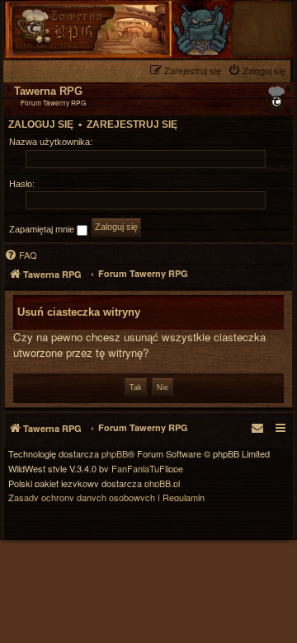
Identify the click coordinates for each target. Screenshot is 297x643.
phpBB (114, 454)
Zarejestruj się (132, 124)
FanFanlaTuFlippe (147, 468)
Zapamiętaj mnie (43, 229)
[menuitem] (259, 70)
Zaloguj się (40, 124)
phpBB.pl (162, 483)
